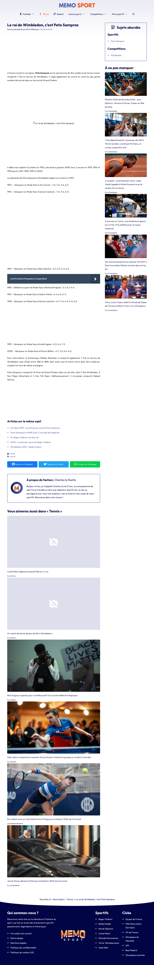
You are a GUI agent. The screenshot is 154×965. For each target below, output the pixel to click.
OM (127, 945)
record (12, 456)
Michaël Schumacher (109, 938)
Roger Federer (106, 919)
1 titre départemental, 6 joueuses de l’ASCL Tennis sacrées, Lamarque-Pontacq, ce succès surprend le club (124, 144)
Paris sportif (118, 14)
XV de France (131, 932)
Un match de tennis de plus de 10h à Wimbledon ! (30, 633)
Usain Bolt (103, 947)
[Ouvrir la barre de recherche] (133, 14)
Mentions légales (18, 943)
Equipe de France (133, 919)
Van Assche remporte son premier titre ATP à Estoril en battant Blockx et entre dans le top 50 (126, 265)
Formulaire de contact (21, 933)
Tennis (45, 14)
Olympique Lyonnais (135, 955)
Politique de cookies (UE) (22, 952)
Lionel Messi (104, 933)
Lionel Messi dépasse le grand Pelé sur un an (27, 571)
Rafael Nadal (105, 924)
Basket (60, 14)
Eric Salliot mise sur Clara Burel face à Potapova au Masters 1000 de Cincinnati (44, 819)
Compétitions (96, 14)
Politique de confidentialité (23, 947)
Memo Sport (59, 899)
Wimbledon (116, 55)
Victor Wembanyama (109, 943)
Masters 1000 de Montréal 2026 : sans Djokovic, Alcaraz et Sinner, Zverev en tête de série (124, 103)
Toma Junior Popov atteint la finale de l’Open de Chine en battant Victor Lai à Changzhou (126, 304)
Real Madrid (131, 950)
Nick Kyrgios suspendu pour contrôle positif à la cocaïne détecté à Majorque (42, 695)
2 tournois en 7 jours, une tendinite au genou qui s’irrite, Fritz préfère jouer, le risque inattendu (125, 225)
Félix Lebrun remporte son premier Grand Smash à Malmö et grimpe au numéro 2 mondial (49, 757)
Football (26, 14)
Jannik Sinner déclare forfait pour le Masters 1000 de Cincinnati (37, 881)
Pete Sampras (117, 41)
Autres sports (75, 14)
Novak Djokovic (106, 928)
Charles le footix (65, 480)
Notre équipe (16, 938)
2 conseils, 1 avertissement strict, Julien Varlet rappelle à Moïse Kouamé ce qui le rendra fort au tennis (123, 184)
